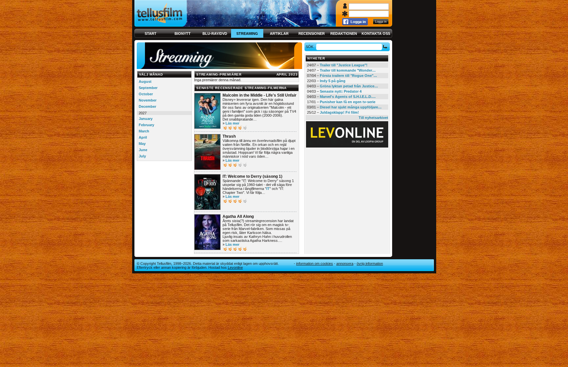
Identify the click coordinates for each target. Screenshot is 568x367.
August (145, 81)
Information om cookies (314, 263)
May (142, 144)
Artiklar (279, 33)
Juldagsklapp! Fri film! (339, 112)
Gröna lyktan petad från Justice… (349, 86)
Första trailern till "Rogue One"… (348, 76)
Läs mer (232, 123)
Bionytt (183, 33)
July (142, 156)
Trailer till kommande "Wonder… (348, 70)
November (147, 100)
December (147, 106)
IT (268, 189)
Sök (309, 47)
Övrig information (370, 263)
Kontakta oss (376, 33)
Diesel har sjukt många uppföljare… (351, 107)
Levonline (235, 267)
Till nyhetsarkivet (373, 118)
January (146, 119)
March (144, 131)
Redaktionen (343, 33)
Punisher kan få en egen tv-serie (347, 102)
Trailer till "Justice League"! (343, 65)
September (148, 88)
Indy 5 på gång (332, 81)
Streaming (247, 33)
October (146, 94)
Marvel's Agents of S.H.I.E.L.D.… (348, 97)
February (146, 125)
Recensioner (311, 33)
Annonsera (344, 263)
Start (150, 33)
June (143, 150)
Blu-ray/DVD (214, 33)
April (143, 137)
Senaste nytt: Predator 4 (341, 91)
